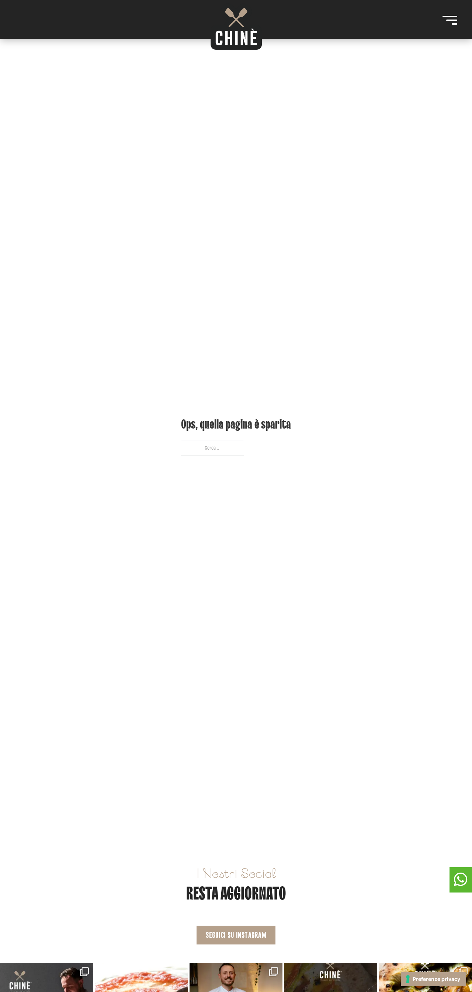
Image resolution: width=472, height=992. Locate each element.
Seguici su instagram (236, 935)
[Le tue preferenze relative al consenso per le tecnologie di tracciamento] (433, 979)
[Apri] (449, 20)
